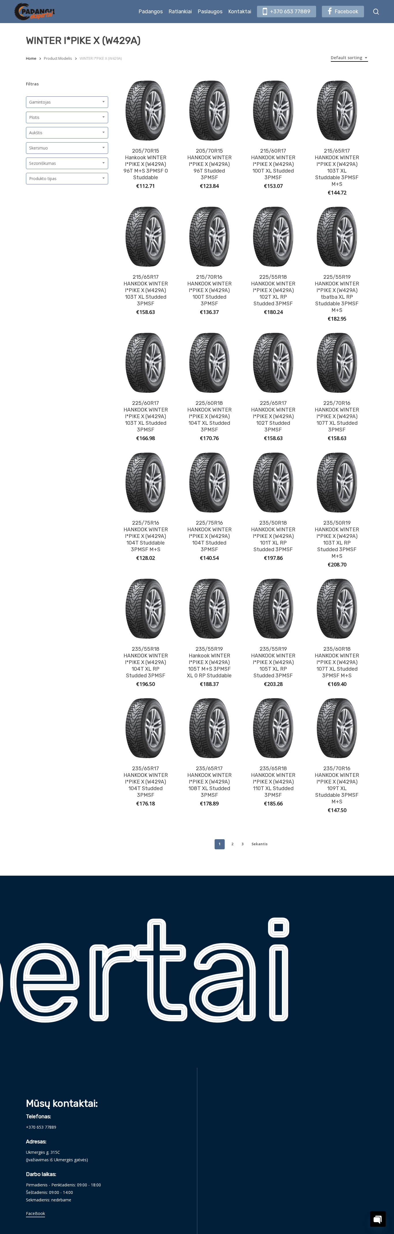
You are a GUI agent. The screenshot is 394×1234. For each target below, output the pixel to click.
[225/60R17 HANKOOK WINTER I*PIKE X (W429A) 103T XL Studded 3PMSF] (146, 363)
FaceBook (35, 1213)
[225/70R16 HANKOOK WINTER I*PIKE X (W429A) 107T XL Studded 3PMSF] (337, 363)
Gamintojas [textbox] (40, 102)
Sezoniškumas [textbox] (42, 163)
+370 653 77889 (41, 1127)
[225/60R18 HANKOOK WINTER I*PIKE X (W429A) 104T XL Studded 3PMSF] (209, 363)
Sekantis (260, 844)
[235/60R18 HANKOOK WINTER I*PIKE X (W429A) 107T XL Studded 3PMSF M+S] (337, 609)
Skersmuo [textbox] (38, 148)
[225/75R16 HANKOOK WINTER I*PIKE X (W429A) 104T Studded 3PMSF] (209, 483)
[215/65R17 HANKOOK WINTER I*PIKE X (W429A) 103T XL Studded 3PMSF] (146, 237)
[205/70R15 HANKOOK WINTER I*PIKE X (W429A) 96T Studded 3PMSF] (209, 111)
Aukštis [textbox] (35, 132)
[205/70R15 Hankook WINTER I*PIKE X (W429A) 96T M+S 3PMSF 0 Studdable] (146, 111)
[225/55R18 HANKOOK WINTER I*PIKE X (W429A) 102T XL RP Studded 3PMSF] (273, 237)
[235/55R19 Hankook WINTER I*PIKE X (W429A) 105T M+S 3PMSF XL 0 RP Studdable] (209, 609)
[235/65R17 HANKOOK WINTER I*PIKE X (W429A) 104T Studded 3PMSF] (146, 728)
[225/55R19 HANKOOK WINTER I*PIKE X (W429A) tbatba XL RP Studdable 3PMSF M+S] (337, 237)
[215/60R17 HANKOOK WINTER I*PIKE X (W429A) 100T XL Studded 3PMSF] (273, 111)
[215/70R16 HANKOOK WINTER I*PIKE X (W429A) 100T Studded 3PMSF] (209, 237)
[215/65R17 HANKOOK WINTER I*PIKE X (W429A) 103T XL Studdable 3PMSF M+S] (337, 111)
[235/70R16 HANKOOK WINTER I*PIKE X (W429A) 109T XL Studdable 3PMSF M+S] (337, 728)
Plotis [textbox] (34, 117)
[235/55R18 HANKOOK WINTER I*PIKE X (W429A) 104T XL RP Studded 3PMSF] (146, 609)
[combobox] (349, 58)
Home (31, 58)
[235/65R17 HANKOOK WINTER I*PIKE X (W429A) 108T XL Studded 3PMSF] (209, 728)
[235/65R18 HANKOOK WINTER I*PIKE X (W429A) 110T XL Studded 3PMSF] (273, 728)
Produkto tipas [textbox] (43, 178)
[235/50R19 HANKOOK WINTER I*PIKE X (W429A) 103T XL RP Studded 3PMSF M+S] (337, 483)
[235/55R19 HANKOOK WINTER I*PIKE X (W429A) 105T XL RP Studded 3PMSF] (273, 609)
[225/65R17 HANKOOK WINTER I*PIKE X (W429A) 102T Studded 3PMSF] (273, 363)
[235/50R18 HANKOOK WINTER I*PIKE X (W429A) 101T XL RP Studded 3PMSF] (273, 483)
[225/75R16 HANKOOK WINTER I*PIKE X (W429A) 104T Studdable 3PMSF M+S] (146, 483)
